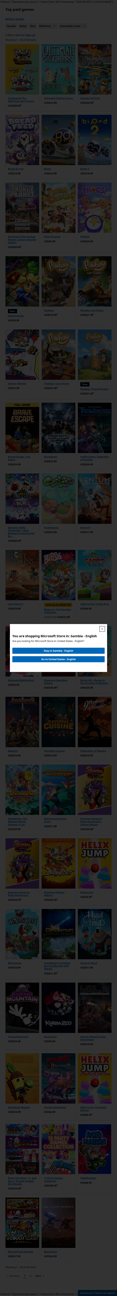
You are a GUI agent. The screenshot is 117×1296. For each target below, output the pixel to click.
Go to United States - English (58, 659)
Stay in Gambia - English (58, 650)
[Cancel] (102, 628)
